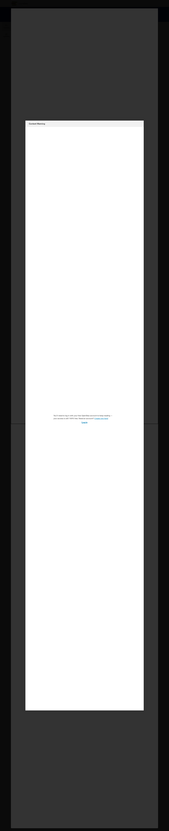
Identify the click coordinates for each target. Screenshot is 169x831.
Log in (84, 422)
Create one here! (101, 418)
